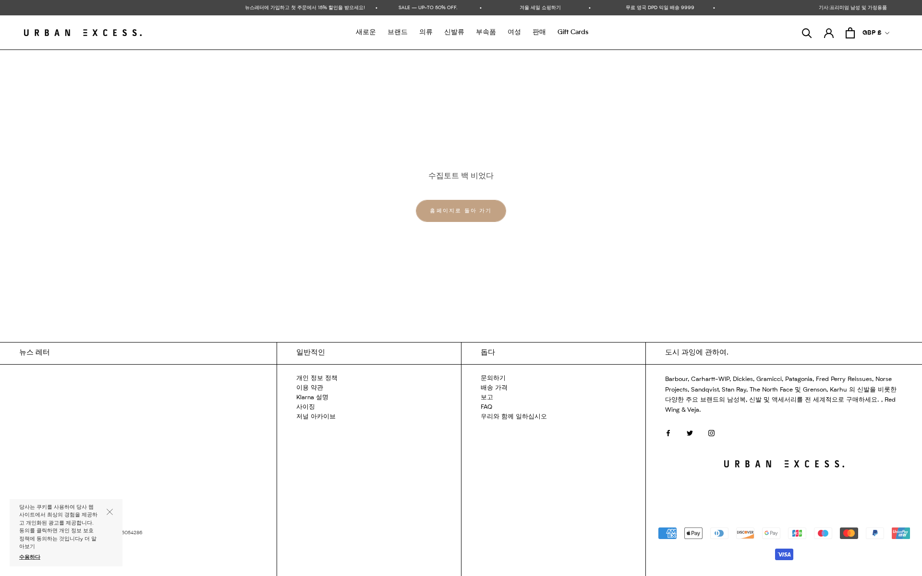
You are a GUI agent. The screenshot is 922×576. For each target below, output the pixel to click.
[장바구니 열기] (850, 32)
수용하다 (29, 557)
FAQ (486, 407)
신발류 (454, 32)
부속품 (486, 32)
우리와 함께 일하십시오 (514, 417)
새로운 (366, 32)
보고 (487, 397)
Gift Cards (573, 32)
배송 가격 (494, 388)
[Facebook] (668, 433)
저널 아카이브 (316, 417)
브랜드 (398, 32)
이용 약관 (309, 388)
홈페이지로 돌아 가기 (461, 211)
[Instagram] (711, 433)
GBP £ (872, 33)
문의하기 (493, 378)
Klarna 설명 (312, 397)
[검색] (807, 33)
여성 (514, 32)
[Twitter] (690, 433)
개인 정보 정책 (317, 378)
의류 (426, 32)
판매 (539, 32)
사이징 (305, 407)
